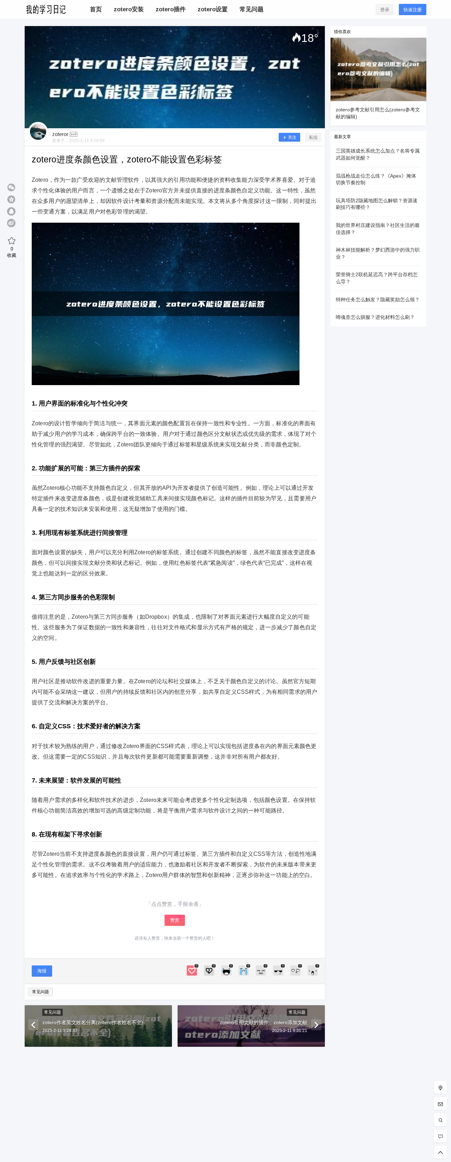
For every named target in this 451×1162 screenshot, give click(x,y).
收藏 (11, 252)
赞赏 (174, 920)
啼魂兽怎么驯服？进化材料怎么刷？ (375, 317)
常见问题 (40, 991)
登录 (384, 9)
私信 (313, 137)
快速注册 (412, 9)
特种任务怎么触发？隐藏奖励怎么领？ (378, 299)
